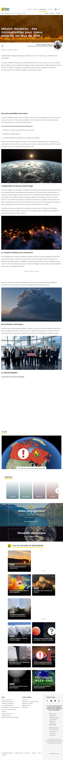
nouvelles (7, 13)
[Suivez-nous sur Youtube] (55, 701)
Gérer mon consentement (9, 709)
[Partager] (2, 46)
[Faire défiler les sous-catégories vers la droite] (58, 491)
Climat (13, 13)
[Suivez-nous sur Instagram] (51, 701)
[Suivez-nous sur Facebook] (47, 701)
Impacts (19, 13)
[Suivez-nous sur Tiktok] (59, 701)
